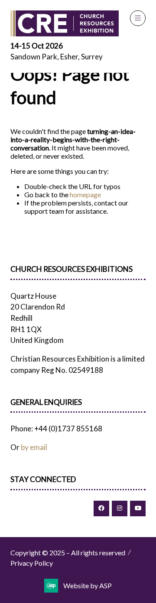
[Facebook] (101, 508)
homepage (85, 194)
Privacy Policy (31, 563)
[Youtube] (138, 508)
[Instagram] (119, 508)
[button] (138, 18)
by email (34, 447)
